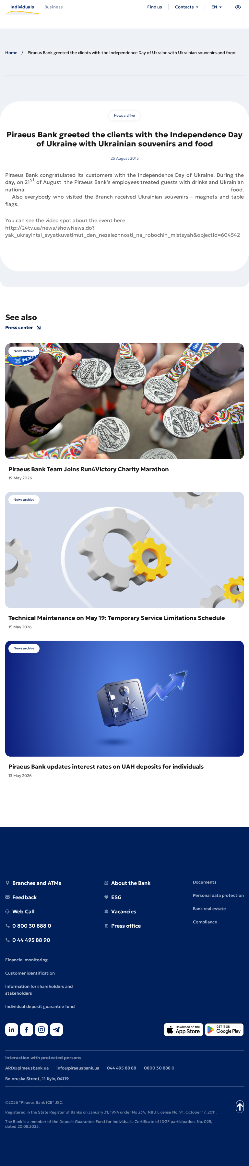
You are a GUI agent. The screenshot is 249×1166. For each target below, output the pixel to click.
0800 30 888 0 (159, 1068)
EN (214, 7)
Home (11, 52)
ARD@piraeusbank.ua (27, 1068)
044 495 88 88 (121, 1068)
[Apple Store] (183, 1030)
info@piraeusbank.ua (77, 1068)
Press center (19, 327)
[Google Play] (224, 1030)
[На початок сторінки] (240, 1106)
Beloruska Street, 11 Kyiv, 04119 (37, 1078)
